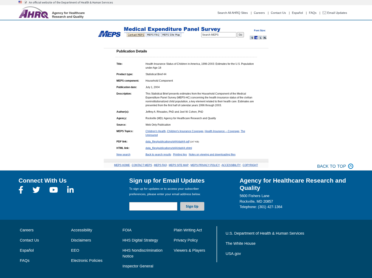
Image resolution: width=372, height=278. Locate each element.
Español (297, 12)
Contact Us (278, 12)
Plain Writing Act (188, 230)
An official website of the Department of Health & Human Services (71, 2)
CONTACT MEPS (142, 165)
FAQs (312, 12)
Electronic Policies (86, 260)
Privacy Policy (186, 240)
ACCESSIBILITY (231, 165)
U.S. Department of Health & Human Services (265, 233)
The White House (241, 243)
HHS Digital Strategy (140, 240)
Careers (259, 12)
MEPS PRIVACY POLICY (205, 165)
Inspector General (137, 266)
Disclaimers (81, 240)
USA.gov (233, 253)
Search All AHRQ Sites (232, 12)
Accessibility (81, 230)
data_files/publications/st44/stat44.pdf (167, 141)
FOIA (127, 230)
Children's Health (156, 131)
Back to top (331, 166)
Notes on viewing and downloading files (212, 154)
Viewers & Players (189, 250)
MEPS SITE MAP (179, 165)
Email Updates (336, 12)
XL (265, 37)
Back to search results (158, 154)
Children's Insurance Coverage (185, 131)
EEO (75, 250)
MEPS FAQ (160, 165)
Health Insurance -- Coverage (222, 131)
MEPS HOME (122, 165)
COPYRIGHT (250, 165)
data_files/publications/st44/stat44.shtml (169, 148)
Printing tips (180, 154)
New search (123, 154)
